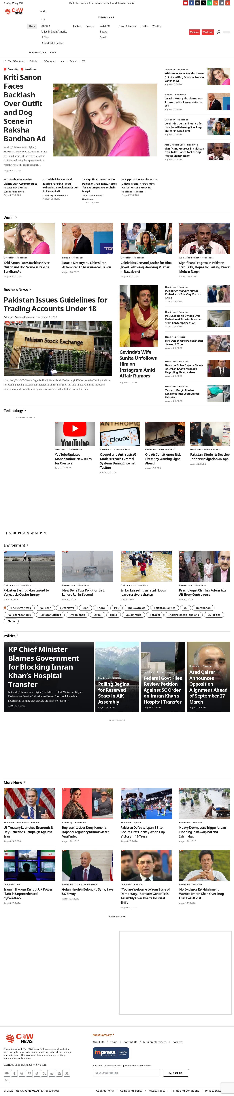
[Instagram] (197, 2)
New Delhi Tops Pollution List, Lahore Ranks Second (83, 592)
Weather (197, 822)
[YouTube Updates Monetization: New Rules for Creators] (75, 434)
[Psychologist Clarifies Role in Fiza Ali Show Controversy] (204, 566)
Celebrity (13, 69)
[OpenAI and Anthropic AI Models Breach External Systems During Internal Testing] (120, 434)
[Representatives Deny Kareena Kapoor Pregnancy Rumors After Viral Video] (87, 803)
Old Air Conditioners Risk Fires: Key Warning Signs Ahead (163, 458)
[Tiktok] (37, 1073)
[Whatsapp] (209, 2)
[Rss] (45, 533)
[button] (208, 32)
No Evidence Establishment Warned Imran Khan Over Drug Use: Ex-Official (201, 893)
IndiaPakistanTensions (183, 615)
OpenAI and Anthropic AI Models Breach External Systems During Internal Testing (118, 461)
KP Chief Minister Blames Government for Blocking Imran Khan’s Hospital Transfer (43, 666)
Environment (10, 585)
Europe (8, 191)
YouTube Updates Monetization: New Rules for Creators (73, 458)
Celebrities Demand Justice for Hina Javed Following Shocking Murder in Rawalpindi (60, 185)
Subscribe (176, 1073)
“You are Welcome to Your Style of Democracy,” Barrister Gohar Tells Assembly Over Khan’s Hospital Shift (145, 895)
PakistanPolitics (164, 608)
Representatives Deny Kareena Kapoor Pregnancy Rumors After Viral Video (85, 831)
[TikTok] (32, 533)
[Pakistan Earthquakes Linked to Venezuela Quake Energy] (29, 566)
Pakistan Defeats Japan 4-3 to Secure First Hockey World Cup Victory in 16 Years (143, 831)
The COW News (16, 61)
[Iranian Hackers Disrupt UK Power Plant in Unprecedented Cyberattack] (29, 865)
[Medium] (36, 533)
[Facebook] (6, 533)
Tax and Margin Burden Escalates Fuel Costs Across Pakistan (182, 393)
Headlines (30, 69)
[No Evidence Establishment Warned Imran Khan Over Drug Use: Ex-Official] (204, 865)
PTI (83, 61)
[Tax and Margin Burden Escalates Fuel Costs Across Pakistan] (218, 393)
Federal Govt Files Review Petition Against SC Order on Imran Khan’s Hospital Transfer (163, 690)
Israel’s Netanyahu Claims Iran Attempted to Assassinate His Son (20, 183)
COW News (49, 61)
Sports (137, 822)
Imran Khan (77, 615)
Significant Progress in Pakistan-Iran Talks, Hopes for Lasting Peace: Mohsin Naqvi (99, 185)
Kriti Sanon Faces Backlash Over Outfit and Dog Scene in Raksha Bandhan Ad (25, 107)
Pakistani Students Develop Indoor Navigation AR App (210, 456)
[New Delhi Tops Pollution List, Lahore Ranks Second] (87, 566)
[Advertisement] (25, 475)
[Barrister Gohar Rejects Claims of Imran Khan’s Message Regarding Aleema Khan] (218, 368)
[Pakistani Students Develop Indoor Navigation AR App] (210, 434)
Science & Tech (122, 449)
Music (182, 336)
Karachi (155, 615)
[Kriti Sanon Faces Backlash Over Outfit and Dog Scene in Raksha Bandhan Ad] (105, 120)
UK (18, 884)
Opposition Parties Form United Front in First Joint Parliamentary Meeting (139, 183)
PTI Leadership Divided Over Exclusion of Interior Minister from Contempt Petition (183, 319)
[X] (10, 533)
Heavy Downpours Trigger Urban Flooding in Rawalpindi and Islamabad (202, 831)
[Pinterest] (28, 533)
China (11, 621)
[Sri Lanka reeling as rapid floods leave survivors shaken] (146, 566)
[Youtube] (185, 2)
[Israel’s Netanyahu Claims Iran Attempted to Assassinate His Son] (218, 101)
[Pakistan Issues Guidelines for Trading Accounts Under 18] (58, 348)
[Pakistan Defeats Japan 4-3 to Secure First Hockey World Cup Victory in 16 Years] (146, 803)
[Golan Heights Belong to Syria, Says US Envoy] (87, 865)
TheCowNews (136, 608)
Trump (73, 61)
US (185, 608)
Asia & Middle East (92, 195)
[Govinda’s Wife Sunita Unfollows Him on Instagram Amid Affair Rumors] (139, 316)
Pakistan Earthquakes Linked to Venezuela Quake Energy (26, 592)
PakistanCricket (50, 615)
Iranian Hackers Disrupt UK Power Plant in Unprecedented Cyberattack (28, 893)
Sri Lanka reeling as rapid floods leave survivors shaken (143, 592)
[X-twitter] (203, 2)
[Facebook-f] (191, 2)
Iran (63, 61)
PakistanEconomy (24, 317)
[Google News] (19, 533)
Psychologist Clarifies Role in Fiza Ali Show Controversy (203, 592)
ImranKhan (203, 608)
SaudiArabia (133, 615)
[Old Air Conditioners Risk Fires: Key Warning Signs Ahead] (165, 434)
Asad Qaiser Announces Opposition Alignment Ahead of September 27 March (208, 687)
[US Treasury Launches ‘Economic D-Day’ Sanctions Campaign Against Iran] (29, 803)
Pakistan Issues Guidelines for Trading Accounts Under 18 (55, 304)
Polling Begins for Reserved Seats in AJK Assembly (113, 693)
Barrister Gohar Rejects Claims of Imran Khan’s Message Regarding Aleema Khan (184, 368)
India (113, 615)
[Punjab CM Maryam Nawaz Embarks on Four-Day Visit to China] (218, 294)
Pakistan (34, 61)
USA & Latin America (28, 822)
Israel (97, 615)
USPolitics (213, 615)
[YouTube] (15, 533)
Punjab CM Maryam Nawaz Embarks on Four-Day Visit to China (183, 294)
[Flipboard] (41, 533)
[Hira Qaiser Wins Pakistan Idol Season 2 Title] (218, 343)
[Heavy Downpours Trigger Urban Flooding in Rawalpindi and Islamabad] (204, 803)
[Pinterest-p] (29, 1073)
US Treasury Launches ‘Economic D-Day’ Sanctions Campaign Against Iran (29, 831)
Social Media (75, 449)
